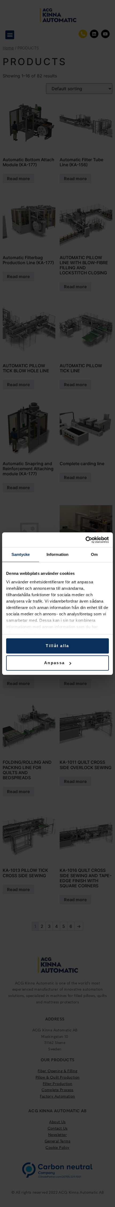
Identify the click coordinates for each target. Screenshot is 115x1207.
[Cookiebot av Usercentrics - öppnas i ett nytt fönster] (85, 539)
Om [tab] (94, 554)
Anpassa (54, 662)
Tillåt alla (57, 645)
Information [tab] (57, 554)
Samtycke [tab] (20, 554)
